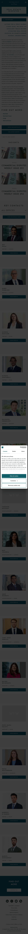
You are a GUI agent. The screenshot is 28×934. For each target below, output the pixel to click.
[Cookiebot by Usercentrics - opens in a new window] (20, 447)
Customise (13, 480)
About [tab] (23, 451)
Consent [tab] (5, 451)
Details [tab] (14, 451)
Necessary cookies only (14, 485)
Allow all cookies (14, 476)
